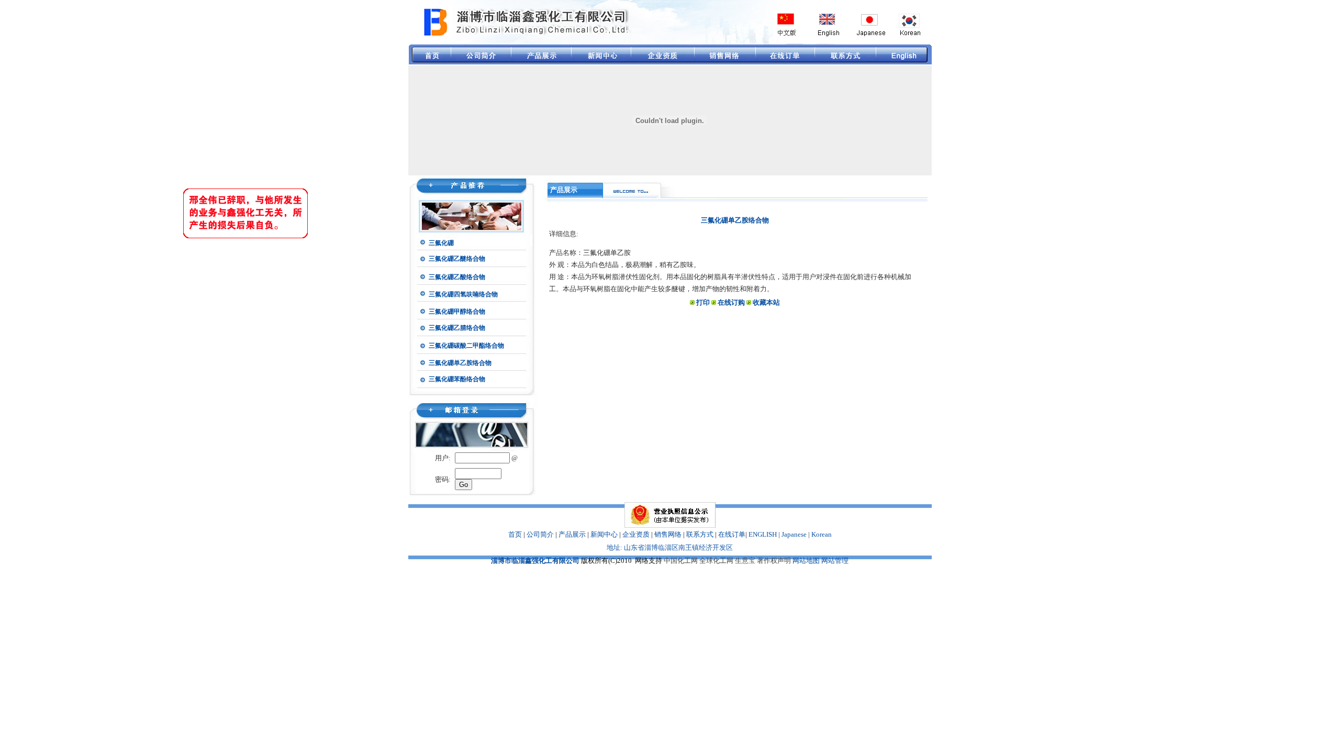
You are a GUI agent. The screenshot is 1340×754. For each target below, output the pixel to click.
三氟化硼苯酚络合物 (457, 379)
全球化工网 (716, 560)
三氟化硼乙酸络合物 (457, 277)
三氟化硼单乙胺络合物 (460, 363)
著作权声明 (774, 560)
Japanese (794, 534)
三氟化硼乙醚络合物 (457, 258)
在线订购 (731, 302)
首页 (515, 534)
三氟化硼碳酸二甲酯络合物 (466, 345)
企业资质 (636, 534)
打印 (703, 302)
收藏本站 (766, 302)
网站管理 (834, 560)
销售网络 (668, 534)
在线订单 (731, 534)
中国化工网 (681, 560)
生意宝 (745, 560)
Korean (821, 534)
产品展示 (572, 534)
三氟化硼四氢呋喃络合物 (463, 294)
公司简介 (540, 534)
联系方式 (699, 534)
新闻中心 (604, 534)
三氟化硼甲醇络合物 (457, 311)
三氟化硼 (441, 243)
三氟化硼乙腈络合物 (457, 327)
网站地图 (806, 560)
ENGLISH (763, 534)
